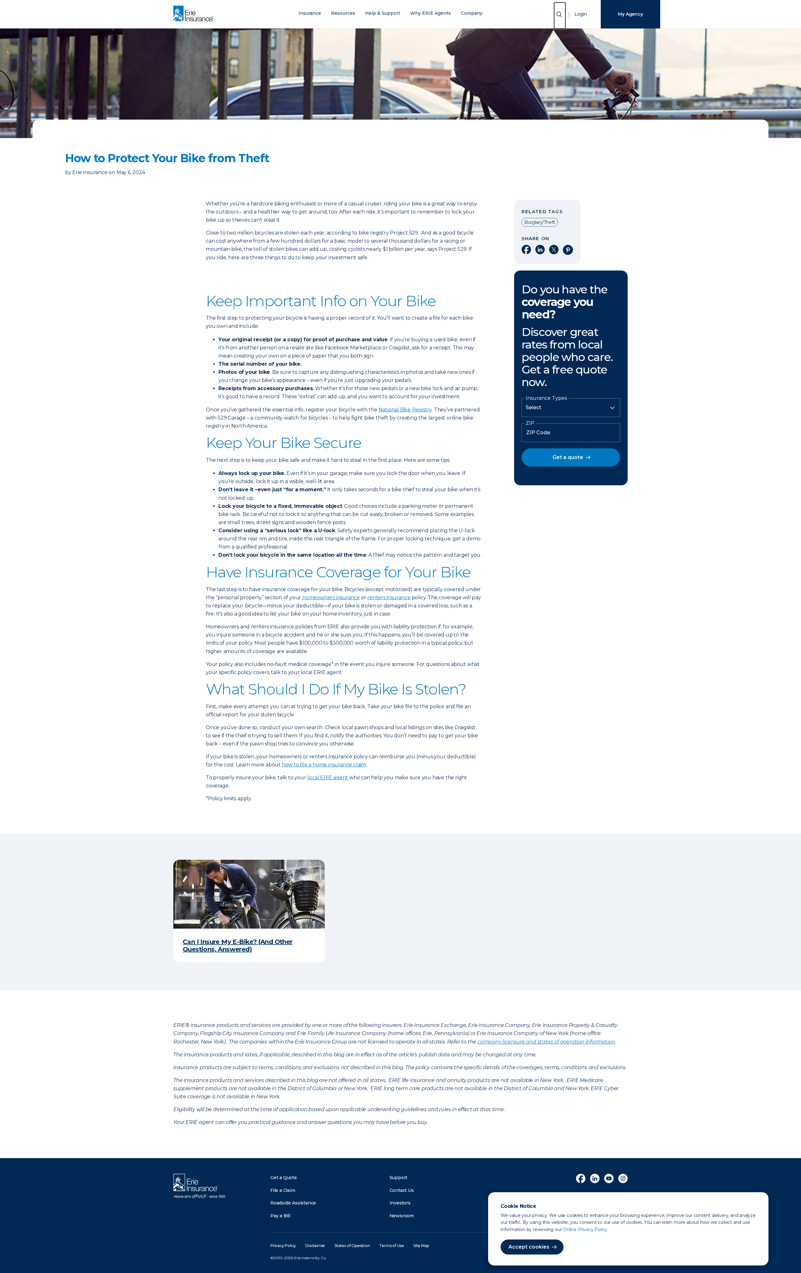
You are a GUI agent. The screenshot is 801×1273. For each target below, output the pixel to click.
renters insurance (389, 597)
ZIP (530, 423)
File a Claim (282, 1190)
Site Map (421, 1245)
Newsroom (402, 1216)
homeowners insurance (331, 597)
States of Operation (352, 1245)
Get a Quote (283, 1177)
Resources (343, 13)
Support (399, 1177)
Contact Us (402, 1190)
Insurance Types (546, 398)
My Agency (630, 14)
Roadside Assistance (293, 1203)
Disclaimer (315, 1245)
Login (580, 14)
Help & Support (382, 13)
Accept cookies (528, 1247)
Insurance (309, 13)
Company (471, 13)
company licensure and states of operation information (546, 1042)
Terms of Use (391, 1245)
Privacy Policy (283, 1245)
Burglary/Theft (539, 222)
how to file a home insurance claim (324, 765)
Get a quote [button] (568, 457)
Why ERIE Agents (430, 13)
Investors (400, 1203)
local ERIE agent (327, 778)
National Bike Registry (405, 410)
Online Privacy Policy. (585, 1229)
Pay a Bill (280, 1216)
